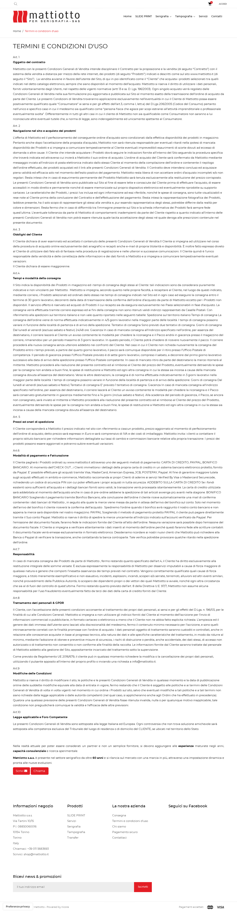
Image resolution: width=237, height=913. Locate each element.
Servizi (203, 16)
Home (127, 16)
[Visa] (220, 907)
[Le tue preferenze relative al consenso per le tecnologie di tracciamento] (18, 906)
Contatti (216, 16)
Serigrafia (162, 16)
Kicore (65, 907)
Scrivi (20, 771)
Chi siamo (119, 826)
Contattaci (119, 837)
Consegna (119, 815)
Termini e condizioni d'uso (130, 821)
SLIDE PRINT (143, 16)
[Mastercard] (210, 907)
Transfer (73, 837)
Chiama (40, 771)
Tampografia (184, 16)
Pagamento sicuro (125, 832)
